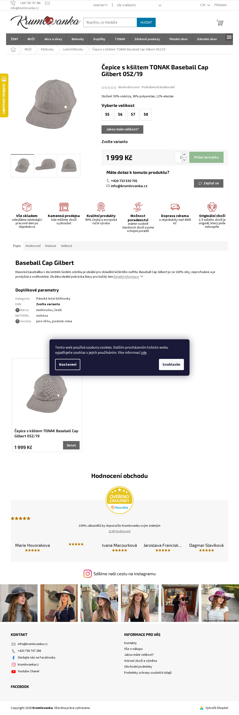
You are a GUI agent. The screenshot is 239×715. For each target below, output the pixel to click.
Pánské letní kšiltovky (53, 298)
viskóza (42, 315)
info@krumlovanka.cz (129, 186)
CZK (203, 5)
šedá (58, 310)
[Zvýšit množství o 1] (184, 154)
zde (144, 352)
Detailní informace (126, 276)
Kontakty (101, 5)
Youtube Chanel (28, 671)
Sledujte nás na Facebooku (36, 657)
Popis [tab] (17, 246)
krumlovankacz (28, 664)
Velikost (66, 246)
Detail (71, 445)
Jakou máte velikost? (139, 654)
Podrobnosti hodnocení (158, 87)
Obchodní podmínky (138, 666)
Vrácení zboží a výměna (140, 661)
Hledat (146, 22)
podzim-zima (62, 321)
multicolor (44, 310)
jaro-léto (43, 321)
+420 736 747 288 (29, 650)
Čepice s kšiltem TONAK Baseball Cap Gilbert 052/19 (46, 433)
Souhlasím (171, 364)
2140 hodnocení (119, 531)
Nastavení (67, 364)
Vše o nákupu (126, 5)
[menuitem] (14, 39)
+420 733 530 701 (124, 180)
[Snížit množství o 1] (184, 160)
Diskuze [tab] (50, 246)
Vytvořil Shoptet (217, 708)
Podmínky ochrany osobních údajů (148, 672)
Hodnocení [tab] (33, 246)
